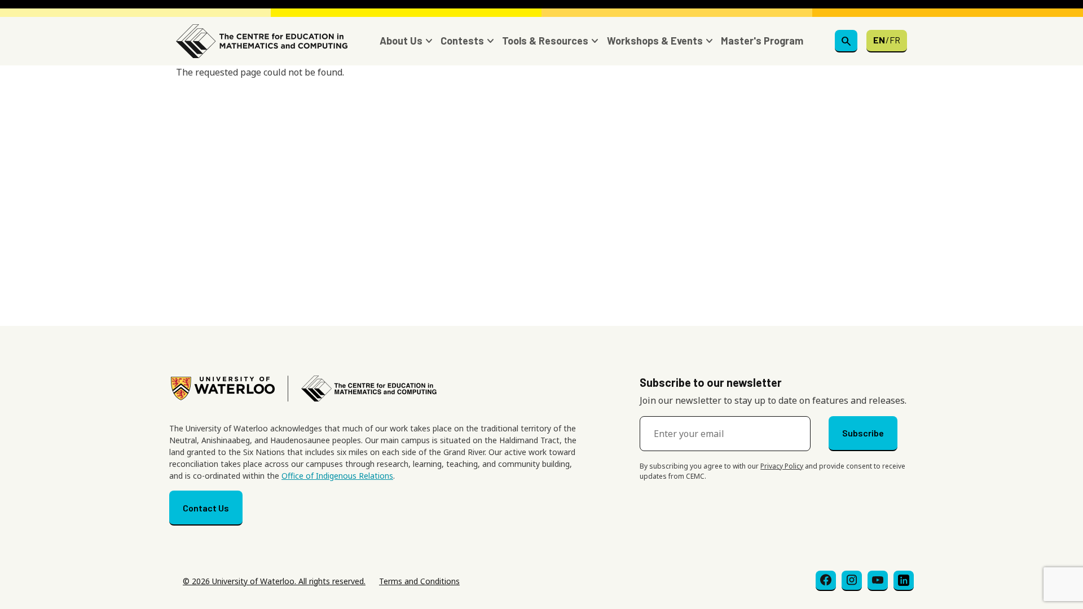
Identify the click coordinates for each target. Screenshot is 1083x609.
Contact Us (206, 507)
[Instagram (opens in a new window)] (852, 581)
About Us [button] (401, 40)
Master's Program (762, 40)
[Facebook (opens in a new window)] (826, 581)
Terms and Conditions (419, 581)
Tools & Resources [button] (545, 40)
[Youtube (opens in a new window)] (878, 581)
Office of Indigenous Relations (337, 475)
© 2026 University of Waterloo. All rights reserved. (274, 581)
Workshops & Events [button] (655, 40)
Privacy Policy (781, 466)
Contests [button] (462, 40)
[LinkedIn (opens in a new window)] (903, 581)
